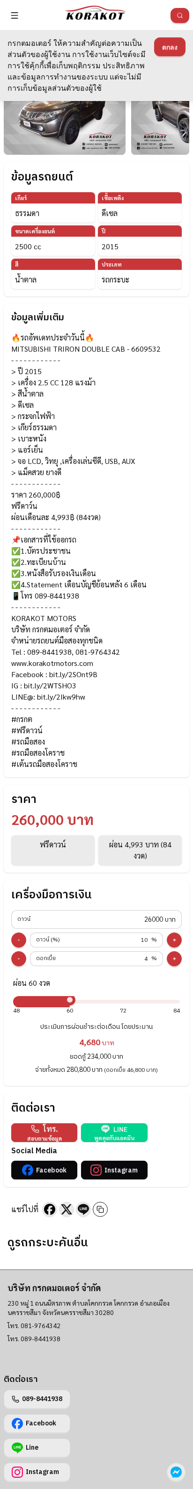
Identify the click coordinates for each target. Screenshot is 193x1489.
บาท (96, 919)
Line (32, 1447)
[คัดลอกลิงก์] (100, 1209)
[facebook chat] (176, 1472)
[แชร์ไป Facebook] (49, 1209)
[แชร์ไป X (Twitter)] (66, 1209)
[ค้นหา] (180, 15)
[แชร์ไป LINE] (83, 1209)
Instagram (121, 1170)
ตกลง (170, 47)
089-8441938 (42, 1399)
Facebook (51, 1170)
